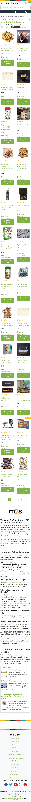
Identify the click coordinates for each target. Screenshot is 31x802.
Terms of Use (15, 771)
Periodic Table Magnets (20, 618)
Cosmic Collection (23, 205)
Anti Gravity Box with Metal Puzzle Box (22, 50)
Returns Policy (14, 751)
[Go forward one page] (21, 499)
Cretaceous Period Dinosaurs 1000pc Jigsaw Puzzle (7, 247)
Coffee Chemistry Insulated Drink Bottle (7, 207)
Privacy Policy (14, 774)
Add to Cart (8, 63)
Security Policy (15, 778)
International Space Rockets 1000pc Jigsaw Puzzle (7, 437)
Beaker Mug (20, 87)
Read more (16, 27)
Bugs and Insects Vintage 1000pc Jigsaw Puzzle (6, 127)
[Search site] (28, 7)
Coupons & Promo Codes (15, 758)
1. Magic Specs (6, 667)
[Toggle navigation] (1, 3)
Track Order (15, 742)
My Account (15, 738)
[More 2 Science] (13, 3)
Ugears (15, 624)
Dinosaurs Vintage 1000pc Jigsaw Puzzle (7, 286)
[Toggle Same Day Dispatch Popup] (15, 11)
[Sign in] (25, 3)
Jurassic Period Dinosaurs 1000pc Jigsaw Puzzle (22, 477)
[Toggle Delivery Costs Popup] (5, 11)
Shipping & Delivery (14, 755)
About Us (15, 767)
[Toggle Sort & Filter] (29, 19)
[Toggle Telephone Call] (26, 11)
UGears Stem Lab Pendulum (12, 582)
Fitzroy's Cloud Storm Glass (18, 603)
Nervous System (24, 639)
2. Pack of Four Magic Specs (11, 681)
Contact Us (15, 748)
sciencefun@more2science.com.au (14, 798)
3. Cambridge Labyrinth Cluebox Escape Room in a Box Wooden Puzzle (13, 696)
